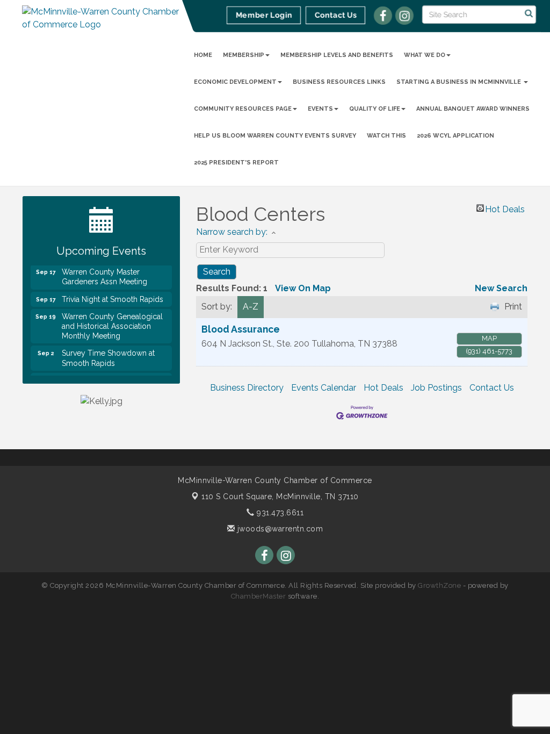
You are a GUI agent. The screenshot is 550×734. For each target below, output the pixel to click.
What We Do (424, 55)
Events (320, 108)
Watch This (386, 135)
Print (513, 306)
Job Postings (436, 388)
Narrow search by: (231, 232)
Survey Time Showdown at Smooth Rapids (108, 353)
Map (489, 338)
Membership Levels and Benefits (336, 55)
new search (501, 288)
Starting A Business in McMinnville (459, 81)
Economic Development (235, 81)
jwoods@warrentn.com (279, 528)
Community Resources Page (243, 108)
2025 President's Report (236, 162)
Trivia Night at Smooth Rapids (112, 295)
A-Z (250, 306)
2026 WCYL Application (455, 135)
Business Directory (247, 388)
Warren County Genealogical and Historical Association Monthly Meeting (112, 322)
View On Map (303, 288)
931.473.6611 (279, 512)
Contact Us (491, 388)
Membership (243, 55)
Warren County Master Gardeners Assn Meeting (104, 272)
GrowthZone (439, 585)
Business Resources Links (339, 81)
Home (203, 55)
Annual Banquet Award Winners (473, 108)
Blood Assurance (240, 329)
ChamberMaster (258, 596)
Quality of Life (374, 108)
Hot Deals (505, 208)
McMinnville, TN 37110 (280, 496)
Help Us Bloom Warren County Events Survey (275, 135)
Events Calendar (323, 388)
